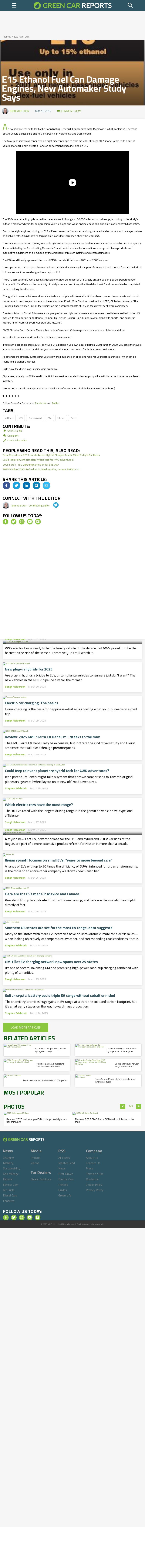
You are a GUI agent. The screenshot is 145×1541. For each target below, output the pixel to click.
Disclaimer (92, 1179)
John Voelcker (19, 111)
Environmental (35, 418)
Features (9, 1201)
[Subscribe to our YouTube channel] (30, 521)
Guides (62, 1190)
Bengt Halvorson (15, 639)
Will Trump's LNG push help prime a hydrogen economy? (50, 1050)
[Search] (130, 5)
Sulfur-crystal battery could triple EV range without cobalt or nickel (60, 995)
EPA (50, 418)
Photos (35, 1157)
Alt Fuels (25, 36)
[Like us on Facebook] (5, 521)
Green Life (64, 1195)
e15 (20, 418)
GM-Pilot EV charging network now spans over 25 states (51, 962)
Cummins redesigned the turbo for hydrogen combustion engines (122, 1050)
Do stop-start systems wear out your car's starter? (127, 1065)
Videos (35, 1163)
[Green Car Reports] (72, 5)
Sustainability (11, 1168)
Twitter (55, 403)
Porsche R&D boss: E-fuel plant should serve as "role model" (50, 1065)
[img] (6, 485)
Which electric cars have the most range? (39, 805)
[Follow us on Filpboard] (38, 521)
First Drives (65, 1174)
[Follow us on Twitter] (13, 521)
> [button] (139, 1106)
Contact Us (93, 1163)
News (15, 36)
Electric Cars (11, 1184)
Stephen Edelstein (16, 788)
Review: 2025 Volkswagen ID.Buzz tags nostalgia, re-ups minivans (36, 1120)
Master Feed (66, 1163)
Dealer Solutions (41, 1179)
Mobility (8, 1163)
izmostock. (99, 1224)
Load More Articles (26, 1027)
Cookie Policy (94, 1184)
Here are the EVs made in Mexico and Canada (42, 894)
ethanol (61, 418)
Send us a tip (14, 430)
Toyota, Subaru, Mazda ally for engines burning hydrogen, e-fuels (115, 1080)
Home (6, 36)
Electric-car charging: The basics (31, 703)
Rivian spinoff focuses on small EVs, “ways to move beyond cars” (59, 860)
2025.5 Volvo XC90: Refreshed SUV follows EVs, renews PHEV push (41, 469)
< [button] (123, 1106)
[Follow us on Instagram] (22, 521)
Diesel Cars (10, 1195)
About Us (92, 1157)
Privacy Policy (94, 1190)
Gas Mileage (11, 1174)
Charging (8, 1157)
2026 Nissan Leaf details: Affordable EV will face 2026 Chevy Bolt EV (72, 819)
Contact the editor (17, 440)
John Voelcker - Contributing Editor (30, 505)
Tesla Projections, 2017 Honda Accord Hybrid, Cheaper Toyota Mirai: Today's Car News (51, 455)
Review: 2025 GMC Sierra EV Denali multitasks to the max (52, 737)
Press (89, 1168)
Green (73, 418)
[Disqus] (72, 583)
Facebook (40, 403)
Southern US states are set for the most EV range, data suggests (58, 928)
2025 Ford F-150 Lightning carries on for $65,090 (31, 464)
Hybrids (8, 1179)
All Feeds (64, 1157)
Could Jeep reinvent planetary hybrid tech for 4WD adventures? (38, 459)
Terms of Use (94, 1174)
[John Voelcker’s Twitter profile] (53, 505)
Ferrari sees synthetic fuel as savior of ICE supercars (45, 1080)
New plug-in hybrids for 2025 (28, 669)
